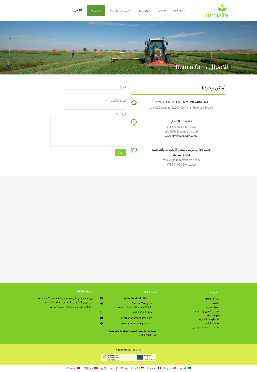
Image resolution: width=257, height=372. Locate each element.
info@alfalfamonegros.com (136, 318)
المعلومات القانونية (208, 319)
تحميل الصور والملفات (120, 10)
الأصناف (162, 10)
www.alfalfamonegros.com (181, 136)
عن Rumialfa (211, 299)
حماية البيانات (211, 323)
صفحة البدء (179, 10)
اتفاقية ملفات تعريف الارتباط (203, 327)
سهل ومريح (144, 10)
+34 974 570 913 (142, 312)
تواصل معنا (96, 10)
